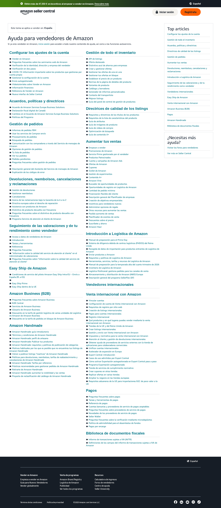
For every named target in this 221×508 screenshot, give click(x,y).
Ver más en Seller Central (179, 153)
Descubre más (102, 3)
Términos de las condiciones (31, 502)
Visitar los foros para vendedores (182, 147)
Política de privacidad (55, 502)
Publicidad (64, 485)
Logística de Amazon (69, 482)
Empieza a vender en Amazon (33, 479)
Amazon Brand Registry (71, 479)
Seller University (102, 489)
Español (194, 461)
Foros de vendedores (104, 482)
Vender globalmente (29, 485)
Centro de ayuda (102, 485)
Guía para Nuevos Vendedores (34, 482)
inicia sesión (44, 44)
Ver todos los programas (71, 489)
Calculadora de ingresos (106, 479)
